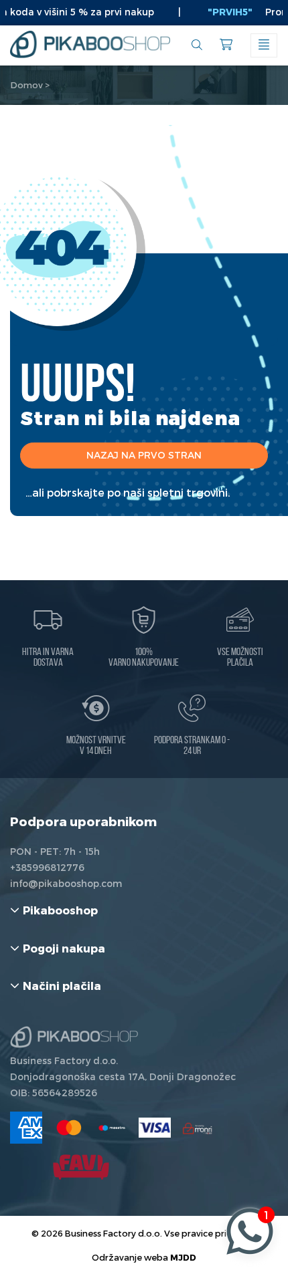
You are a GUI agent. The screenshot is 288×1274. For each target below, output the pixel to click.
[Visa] (155, 1128)
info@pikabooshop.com (66, 883)
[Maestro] (112, 1128)
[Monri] (198, 1128)
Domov (26, 85)
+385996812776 (47, 867)
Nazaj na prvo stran (144, 455)
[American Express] (26, 1128)
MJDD (183, 1257)
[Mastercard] (69, 1128)
